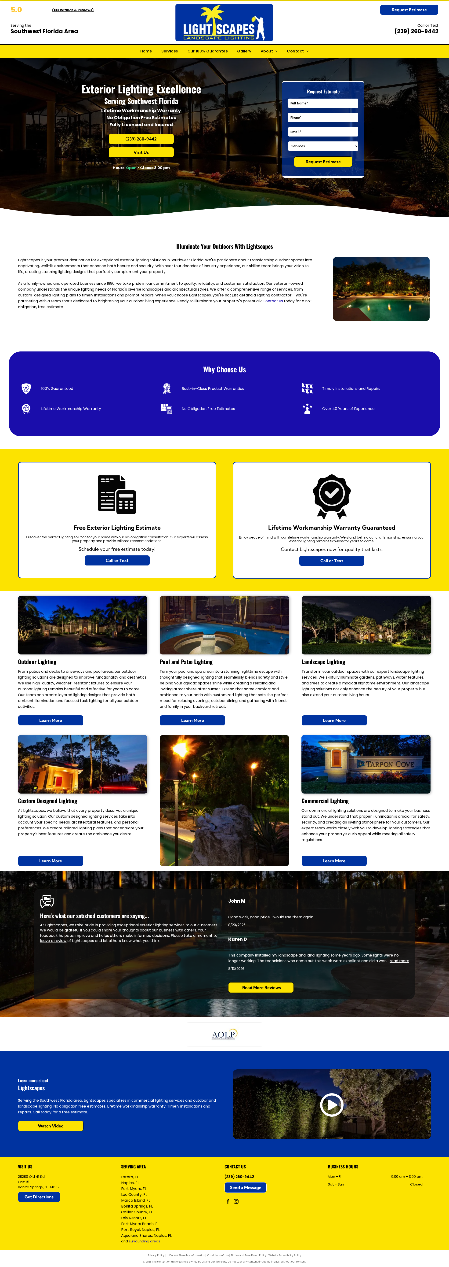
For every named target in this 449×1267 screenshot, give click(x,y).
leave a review (53, 940)
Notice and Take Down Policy (248, 1255)
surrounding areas (144, 1241)
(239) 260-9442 (416, 31)
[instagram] (236, 1202)
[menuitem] (146, 51)
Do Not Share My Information (187, 1255)
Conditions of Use (218, 1255)
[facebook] (228, 1202)
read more (399, 961)
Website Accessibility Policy (284, 1255)
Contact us (273, 301)
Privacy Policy (156, 1255)
